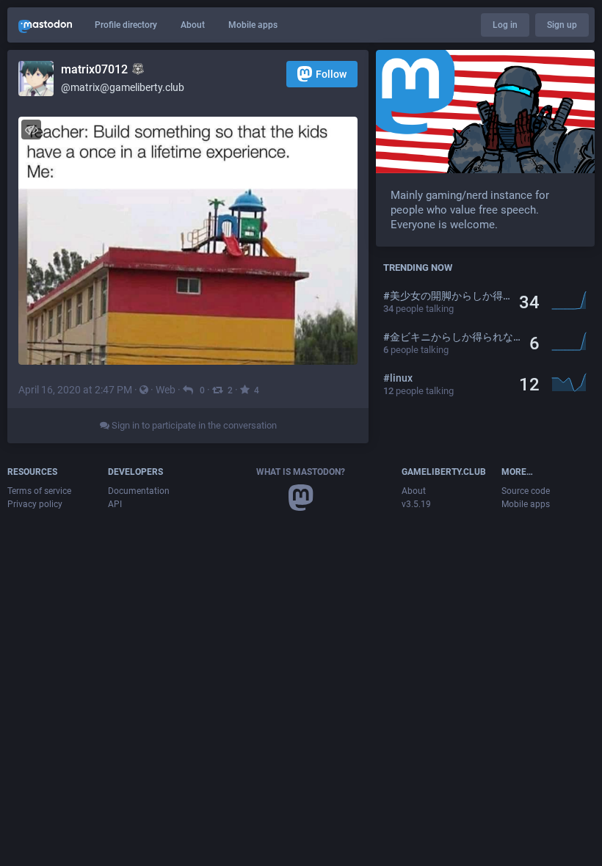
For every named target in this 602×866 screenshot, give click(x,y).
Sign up (562, 25)
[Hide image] (31, 129)
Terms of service (39, 491)
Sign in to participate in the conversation (193, 425)
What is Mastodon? (300, 472)
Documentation (139, 491)
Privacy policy (34, 504)
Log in (505, 25)
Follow (331, 74)
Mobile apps (253, 25)
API (115, 504)
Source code (525, 491)
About (193, 25)
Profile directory (126, 25)
